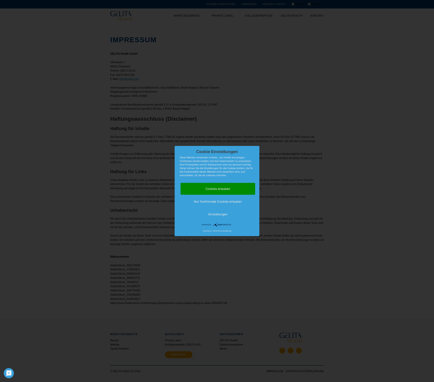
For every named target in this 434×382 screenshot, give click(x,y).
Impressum (207, 231)
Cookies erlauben (217, 188)
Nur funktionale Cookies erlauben (218, 201)
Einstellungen (218, 214)
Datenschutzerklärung (222, 231)
